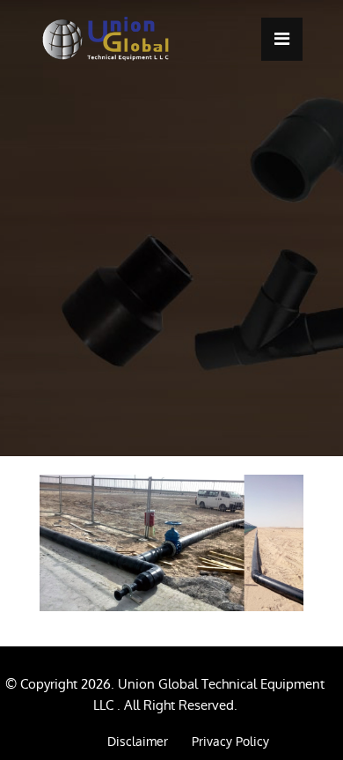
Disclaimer (137, 741)
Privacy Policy (230, 741)
